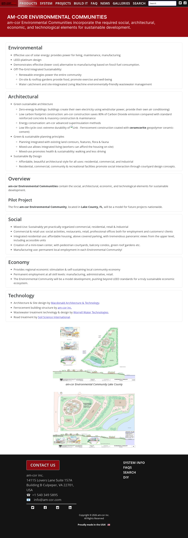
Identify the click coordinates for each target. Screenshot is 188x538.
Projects (63, 3)
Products (28, 3)
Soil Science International (54, 317)
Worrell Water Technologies (90, 312)
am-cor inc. (65, 308)
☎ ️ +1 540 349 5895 (42, 495)
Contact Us (42, 465)
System (46, 3)
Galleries (121, 3)
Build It (81, 3)
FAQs (127, 467)
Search (139, 3)
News (105, 3)
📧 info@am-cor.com (43, 499)
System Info (134, 462)
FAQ (94, 3)
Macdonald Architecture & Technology (75, 303)
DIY (126, 477)
